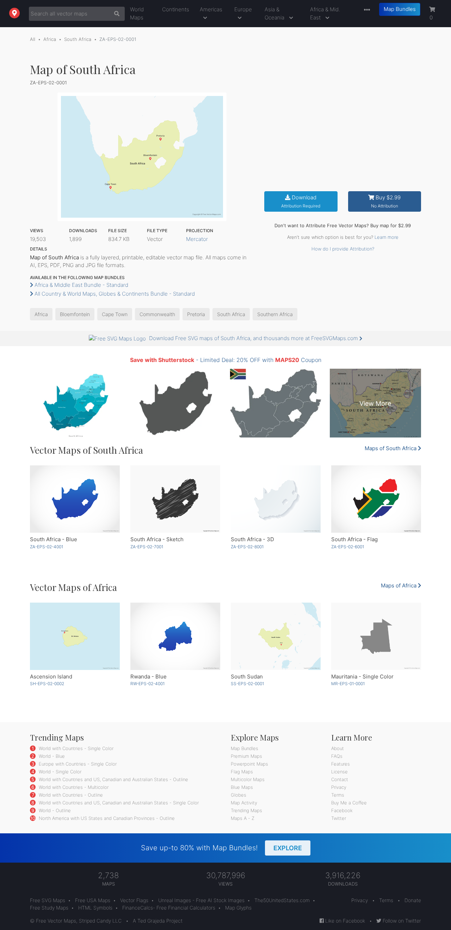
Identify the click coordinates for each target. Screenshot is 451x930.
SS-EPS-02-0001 (247, 683)
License (339, 771)
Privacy (338, 787)
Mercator (197, 239)
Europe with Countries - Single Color (77, 764)
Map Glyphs (238, 908)
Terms (337, 795)
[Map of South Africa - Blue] (75, 499)
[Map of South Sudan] (276, 636)
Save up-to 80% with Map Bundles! (221, 848)
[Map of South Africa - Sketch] (175, 499)
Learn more (387, 237)
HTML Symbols (95, 908)
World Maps (137, 13)
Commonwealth (157, 314)
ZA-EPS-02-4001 (46, 546)
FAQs (336, 756)
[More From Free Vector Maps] (365, 10)
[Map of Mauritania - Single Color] (376, 636)
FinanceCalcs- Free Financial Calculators (168, 908)
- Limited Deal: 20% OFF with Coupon (225, 359)
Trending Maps (246, 810)
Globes (238, 795)
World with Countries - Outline (70, 795)
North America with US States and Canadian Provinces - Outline (106, 818)
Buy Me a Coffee (349, 802)
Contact (339, 779)
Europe (243, 9)
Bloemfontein (75, 314)
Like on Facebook (344, 921)
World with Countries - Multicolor (73, 787)
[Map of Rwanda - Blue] (175, 636)
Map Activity (244, 802)
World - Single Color (59, 771)
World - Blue (51, 756)
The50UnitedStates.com (282, 900)
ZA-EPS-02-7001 (146, 546)
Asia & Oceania (275, 13)
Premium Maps (246, 756)
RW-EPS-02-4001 (147, 683)
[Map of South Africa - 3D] (276, 499)
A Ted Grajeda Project (158, 921)
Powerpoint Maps (249, 764)
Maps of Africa (399, 585)
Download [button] (300, 201)
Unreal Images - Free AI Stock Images (201, 900)
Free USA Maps (92, 900)
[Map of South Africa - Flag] (376, 499)
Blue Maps (242, 787)
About (337, 748)
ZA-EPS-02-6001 (347, 546)
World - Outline (54, 810)
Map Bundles (400, 9)
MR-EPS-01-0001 (348, 683)
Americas (211, 9)
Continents (175, 9)
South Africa (77, 39)
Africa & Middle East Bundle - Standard (80, 285)
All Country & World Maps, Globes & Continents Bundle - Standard (114, 293)
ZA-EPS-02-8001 (247, 546)
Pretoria (196, 314)
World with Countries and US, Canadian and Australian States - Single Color (118, 802)
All (32, 39)
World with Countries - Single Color (75, 748)
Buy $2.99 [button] (386, 201)
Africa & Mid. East (325, 13)
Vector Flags (134, 900)
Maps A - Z (242, 818)
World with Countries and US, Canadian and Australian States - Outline (112, 779)
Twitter (338, 818)
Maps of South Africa (391, 448)
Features (340, 764)
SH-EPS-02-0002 (47, 683)
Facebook (342, 810)
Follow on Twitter (401, 921)
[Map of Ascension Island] (75, 636)
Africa (49, 39)
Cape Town (115, 314)
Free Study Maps (49, 908)
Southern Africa (275, 314)
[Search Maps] (115, 14)
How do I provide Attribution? (342, 249)
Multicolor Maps (248, 779)
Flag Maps (242, 771)
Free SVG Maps (47, 900)
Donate (412, 900)
